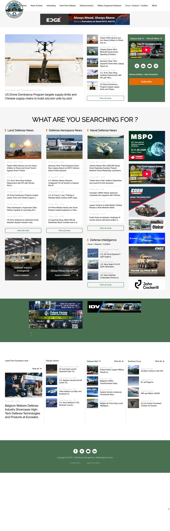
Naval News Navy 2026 (30, 90)
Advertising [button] (51, 6)
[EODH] (147, 201)
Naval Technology (106, 262)
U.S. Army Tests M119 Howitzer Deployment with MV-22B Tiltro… (110, 75)
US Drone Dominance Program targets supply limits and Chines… (109, 86)
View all (35, 369)
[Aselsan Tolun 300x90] (147, 238)
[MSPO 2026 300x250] (147, 146)
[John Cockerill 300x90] (147, 284)
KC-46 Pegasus (147, 382)
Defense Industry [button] (87, 6)
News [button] (24, 6)
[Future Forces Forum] (56, 314)
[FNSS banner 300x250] (147, 261)
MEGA (154, 6)
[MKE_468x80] (56, 324)
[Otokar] (147, 224)
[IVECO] (114, 306)
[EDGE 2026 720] (85, 19)
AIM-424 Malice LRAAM (150, 393)
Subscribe (146, 81)
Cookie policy (75, 463)
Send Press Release (68, 6)
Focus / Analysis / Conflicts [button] (136, 6)
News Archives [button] (37, 6)
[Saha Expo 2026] (56, 305)
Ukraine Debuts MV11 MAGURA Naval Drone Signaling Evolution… (109, 51)
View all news (105, 98)
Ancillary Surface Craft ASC (152, 371)
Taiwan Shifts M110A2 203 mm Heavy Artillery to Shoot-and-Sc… (112, 40)
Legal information (93, 463)
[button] (11, 68)
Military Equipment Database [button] (109, 6)
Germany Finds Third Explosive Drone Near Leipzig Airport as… (112, 63)
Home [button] (15, 6)
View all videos (152, 38)
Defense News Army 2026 (69, 367)
